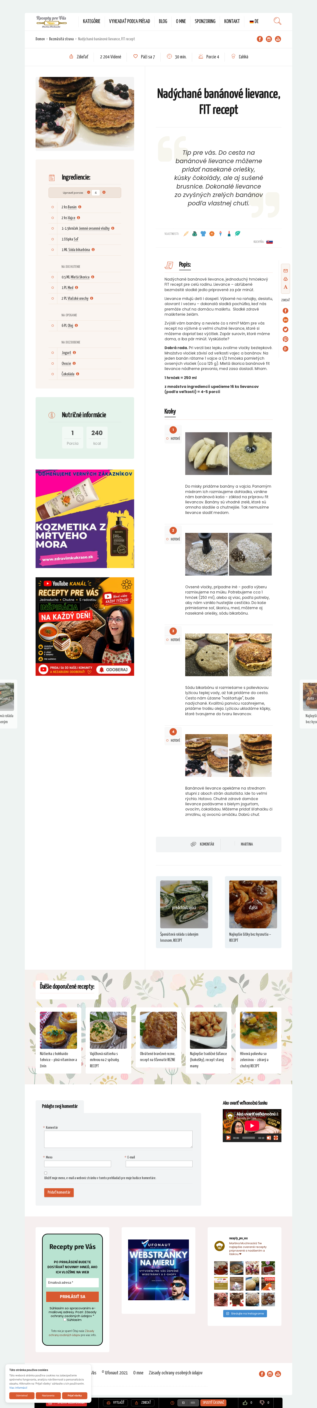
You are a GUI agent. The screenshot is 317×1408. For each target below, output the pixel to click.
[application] (252, 1125)
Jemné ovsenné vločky (94, 228)
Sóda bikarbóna (79, 250)
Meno (48, 1157)
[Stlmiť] (269, 1138)
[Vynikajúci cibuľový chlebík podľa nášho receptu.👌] (252, 1299)
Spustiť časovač (213, 1403)
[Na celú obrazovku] (276, 1138)
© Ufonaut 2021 (115, 1373)
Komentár (207, 844)
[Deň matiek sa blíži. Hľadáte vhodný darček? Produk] (221, 1284)
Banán (72, 207)
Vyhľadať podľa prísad (129, 21)
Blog (163, 21)
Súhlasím (74, 1320)
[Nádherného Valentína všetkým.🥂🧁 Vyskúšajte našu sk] (221, 1299)
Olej (70, 326)
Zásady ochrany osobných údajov (71, 1333)
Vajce (71, 218)
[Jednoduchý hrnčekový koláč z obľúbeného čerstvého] (252, 1268)
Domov (40, 39)
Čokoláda (68, 374)
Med (70, 288)
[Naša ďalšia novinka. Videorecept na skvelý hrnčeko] (268, 1284)
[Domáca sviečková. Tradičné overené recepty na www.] (236, 1268)
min (193, 1403)
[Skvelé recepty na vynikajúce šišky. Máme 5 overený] (268, 1299)
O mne (181, 21)
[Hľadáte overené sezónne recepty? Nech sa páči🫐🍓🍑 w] (268, 1268)
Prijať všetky (75, 1395)
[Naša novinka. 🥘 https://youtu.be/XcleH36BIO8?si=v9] (221, 1268)
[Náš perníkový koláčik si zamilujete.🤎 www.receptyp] (236, 1299)
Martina (247, 844)
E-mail (130, 1157)
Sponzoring (205, 21)
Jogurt (66, 353)
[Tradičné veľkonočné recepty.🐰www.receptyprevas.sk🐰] (252, 1284)
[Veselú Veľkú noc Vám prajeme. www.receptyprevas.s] (236, 1284)
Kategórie (91, 21)
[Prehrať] (228, 1138)
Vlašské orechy (78, 299)
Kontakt (232, 21)
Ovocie (66, 364)
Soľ (76, 239)
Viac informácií (18, 1387)
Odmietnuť (22, 1395)
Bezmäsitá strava (61, 39)
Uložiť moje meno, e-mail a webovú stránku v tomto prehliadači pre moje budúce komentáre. (100, 1178)
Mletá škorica (80, 277)
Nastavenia (48, 1395)
